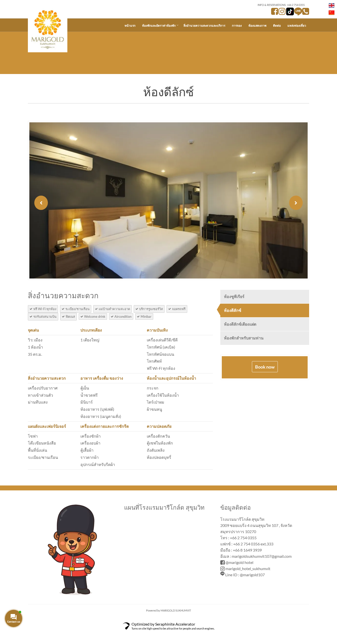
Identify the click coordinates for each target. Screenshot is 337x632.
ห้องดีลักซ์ (232, 310)
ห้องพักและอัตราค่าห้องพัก (159, 25)
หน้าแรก (130, 25)
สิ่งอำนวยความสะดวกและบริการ (204, 25)
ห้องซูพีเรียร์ (234, 296)
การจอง (237, 25)
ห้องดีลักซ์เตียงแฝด (240, 324)
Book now (265, 367)
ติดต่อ (277, 25)
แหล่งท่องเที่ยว (296, 25)
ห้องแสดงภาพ (257, 25)
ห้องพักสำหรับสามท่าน (243, 337)
